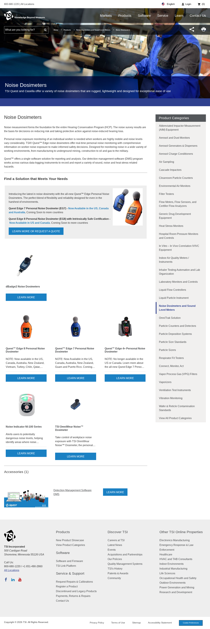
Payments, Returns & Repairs (73, 596)
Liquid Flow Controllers (172, 289)
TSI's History (115, 568)
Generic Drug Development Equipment (175, 216)
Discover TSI (118, 532)
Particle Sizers (167, 350)
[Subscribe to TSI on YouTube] (19, 579)
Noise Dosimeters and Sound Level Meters (93, 30)
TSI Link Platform (66, 565)
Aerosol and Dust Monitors (174, 137)
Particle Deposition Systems (175, 334)
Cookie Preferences (191, 623)
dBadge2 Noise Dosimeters (23, 286)
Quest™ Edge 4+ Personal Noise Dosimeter (125, 350)
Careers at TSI (116, 540)
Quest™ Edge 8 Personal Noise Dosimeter (25, 350)
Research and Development (175, 592)
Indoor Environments (171, 563)
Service (162, 15)
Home (56, 30)
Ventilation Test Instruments (175, 390)
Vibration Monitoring (170, 398)
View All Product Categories (175, 418)
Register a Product (67, 586)
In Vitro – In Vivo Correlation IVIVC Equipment (179, 248)
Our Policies (115, 559)
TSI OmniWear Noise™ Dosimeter (69, 428)
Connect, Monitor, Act (171, 366)
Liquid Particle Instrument (174, 297)
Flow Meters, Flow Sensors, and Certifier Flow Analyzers (177, 204)
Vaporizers (165, 382)
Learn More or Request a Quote (36, 231)
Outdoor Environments (172, 582)
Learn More (26, 297)
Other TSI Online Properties (181, 532)
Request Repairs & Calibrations (74, 581)
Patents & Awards (118, 573)
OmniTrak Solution (170, 317)
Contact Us (198, 15)
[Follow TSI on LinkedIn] (13, 579)
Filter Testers (166, 194)
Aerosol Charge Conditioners (176, 153)
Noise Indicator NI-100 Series (24, 426)
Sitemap (136, 622)
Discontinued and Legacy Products (76, 591)
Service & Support (70, 573)
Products (124, 15)
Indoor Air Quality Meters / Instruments (174, 259)
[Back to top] (206, 625)
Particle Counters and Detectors (177, 325)
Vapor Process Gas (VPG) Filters (178, 374)
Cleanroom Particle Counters (176, 178)
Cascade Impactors (170, 169)
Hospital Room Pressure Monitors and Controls (178, 236)
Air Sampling (166, 161)
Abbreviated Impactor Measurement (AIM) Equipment (179, 127)
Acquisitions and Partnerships (125, 554)
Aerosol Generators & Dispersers (178, 145)
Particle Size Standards (172, 342)
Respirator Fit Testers (171, 358)
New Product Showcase (70, 540)
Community (114, 578)
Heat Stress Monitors (171, 226)
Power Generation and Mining (176, 587)
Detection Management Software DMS (72, 492)
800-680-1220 (12, 4)
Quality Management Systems (125, 563)
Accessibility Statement (160, 622)
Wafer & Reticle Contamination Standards (177, 408)
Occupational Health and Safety (177, 578)
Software (144, 15)
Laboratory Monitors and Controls (178, 281)
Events (112, 549)
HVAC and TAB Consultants (175, 559)
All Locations (27, 4)
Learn (179, 15)
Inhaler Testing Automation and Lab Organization (179, 271)
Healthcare (165, 554)
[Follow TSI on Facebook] (6, 579)
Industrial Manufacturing (173, 568)
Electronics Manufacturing (174, 540)
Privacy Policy (97, 622)
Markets (106, 15)
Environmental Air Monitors (174, 186)
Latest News (115, 545)
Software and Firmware (69, 561)
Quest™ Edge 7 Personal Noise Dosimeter (74, 350)
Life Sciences (167, 573)
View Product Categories (70, 545)
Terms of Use (118, 622)
